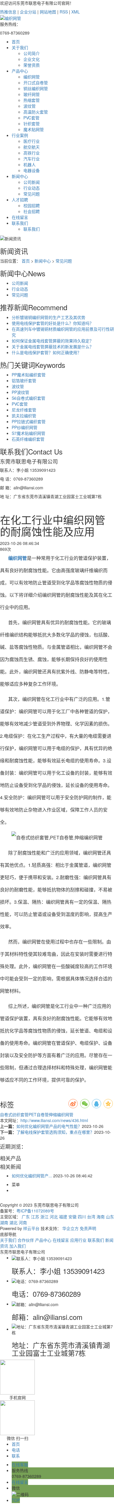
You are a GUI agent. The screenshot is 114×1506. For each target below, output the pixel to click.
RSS (64, 12)
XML (75, 12)
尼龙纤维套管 (24, 410)
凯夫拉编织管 (24, 415)
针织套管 (31, 123)
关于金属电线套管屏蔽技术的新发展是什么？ (53, 346)
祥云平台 (31, 1228)
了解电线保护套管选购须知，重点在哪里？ (55, 1132)
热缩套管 (31, 100)
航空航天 (31, 147)
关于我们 (20, 47)
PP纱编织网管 (24, 427)
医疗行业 (31, 141)
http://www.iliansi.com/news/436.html (54, 1120)
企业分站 (28, 12)
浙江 (44, 1216)
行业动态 (31, 188)
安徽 (72, 1216)
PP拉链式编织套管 (29, 421)
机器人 (29, 164)
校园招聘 (31, 205)
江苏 (35, 1216)
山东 (110, 1216)
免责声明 (88, 1228)
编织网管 (31, 77)
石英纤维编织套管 (28, 439)
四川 (82, 1216)
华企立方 (70, 1228)
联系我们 (20, 223)
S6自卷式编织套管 (28, 398)
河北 (54, 1216)
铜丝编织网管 (35, 88)
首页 (16, 41)
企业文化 (31, 59)
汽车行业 (31, 159)
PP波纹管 (20, 392)
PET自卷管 (39, 1114)
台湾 (91, 1216)
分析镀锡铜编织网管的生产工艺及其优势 (48, 317)
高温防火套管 (35, 112)
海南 (100, 1216)
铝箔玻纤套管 (24, 380)
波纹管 (29, 106)
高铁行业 (31, 153)
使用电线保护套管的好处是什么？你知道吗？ (53, 323)
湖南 (4, 1222)
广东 (26, 1216)
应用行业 (78, 1240)
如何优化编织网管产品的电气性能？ (49, 1126)
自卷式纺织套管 (14, 1114)
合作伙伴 (26, 1240)
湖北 (13, 1222)
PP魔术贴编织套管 (29, 375)
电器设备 (31, 170)
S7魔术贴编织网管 (28, 433)
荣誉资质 (31, 65)
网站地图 (48, 12)
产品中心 (20, 71)
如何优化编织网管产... (32, 1176)
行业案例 (20, 135)
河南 (23, 1222)
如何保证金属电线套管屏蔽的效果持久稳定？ (53, 341)
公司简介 (31, 53)
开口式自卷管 (35, 82)
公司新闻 (31, 182)
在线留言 (20, 217)
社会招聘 (31, 211)
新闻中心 (20, 176)
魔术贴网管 (33, 129)
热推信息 (8, 12)
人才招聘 (20, 200)
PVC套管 (31, 118)
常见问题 (31, 194)
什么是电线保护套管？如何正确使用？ (46, 352)
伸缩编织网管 (61, 1114)
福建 (63, 1216)
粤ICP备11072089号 (35, 1211)
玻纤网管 (31, 94)
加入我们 (17, 1246)
